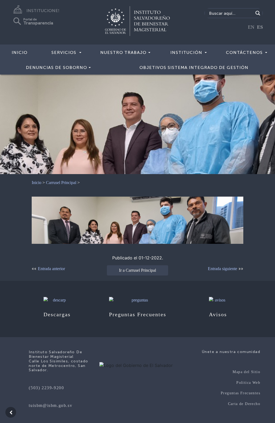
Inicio (19, 52)
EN (251, 27)
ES (260, 27)
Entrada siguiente (222, 268)
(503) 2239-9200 (46, 387)
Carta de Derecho (244, 404)
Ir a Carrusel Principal (137, 270)
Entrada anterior (51, 268)
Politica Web (248, 383)
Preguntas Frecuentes (240, 393)
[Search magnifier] (257, 13)
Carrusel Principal (61, 182)
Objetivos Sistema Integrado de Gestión (193, 67)
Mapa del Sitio (246, 372)
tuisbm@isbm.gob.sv (50, 405)
